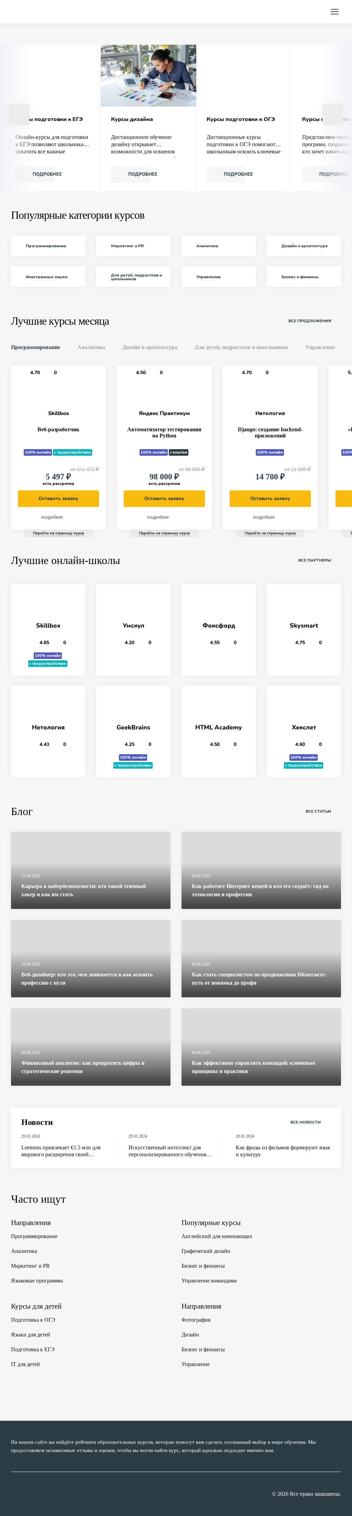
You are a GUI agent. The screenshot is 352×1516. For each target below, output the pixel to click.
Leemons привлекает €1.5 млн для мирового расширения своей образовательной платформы (60, 1151)
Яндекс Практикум (164, 413)
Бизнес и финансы (203, 1266)
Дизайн (190, 1335)
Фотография (196, 1320)
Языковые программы (37, 1281)
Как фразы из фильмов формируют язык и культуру (283, 1151)
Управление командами (209, 1281)
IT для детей (25, 1364)
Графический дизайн (206, 1251)
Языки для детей (30, 1335)
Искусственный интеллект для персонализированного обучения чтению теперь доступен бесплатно (170, 1151)
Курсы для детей (36, 1306)
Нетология (270, 413)
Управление (196, 1364)
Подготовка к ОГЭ (33, 1320)
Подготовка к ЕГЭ (33, 1349)
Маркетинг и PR (30, 1266)
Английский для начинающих (217, 1236)
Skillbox (58, 413)
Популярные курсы (211, 1223)
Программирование (34, 1236)
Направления (31, 1223)
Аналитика (24, 1251)
